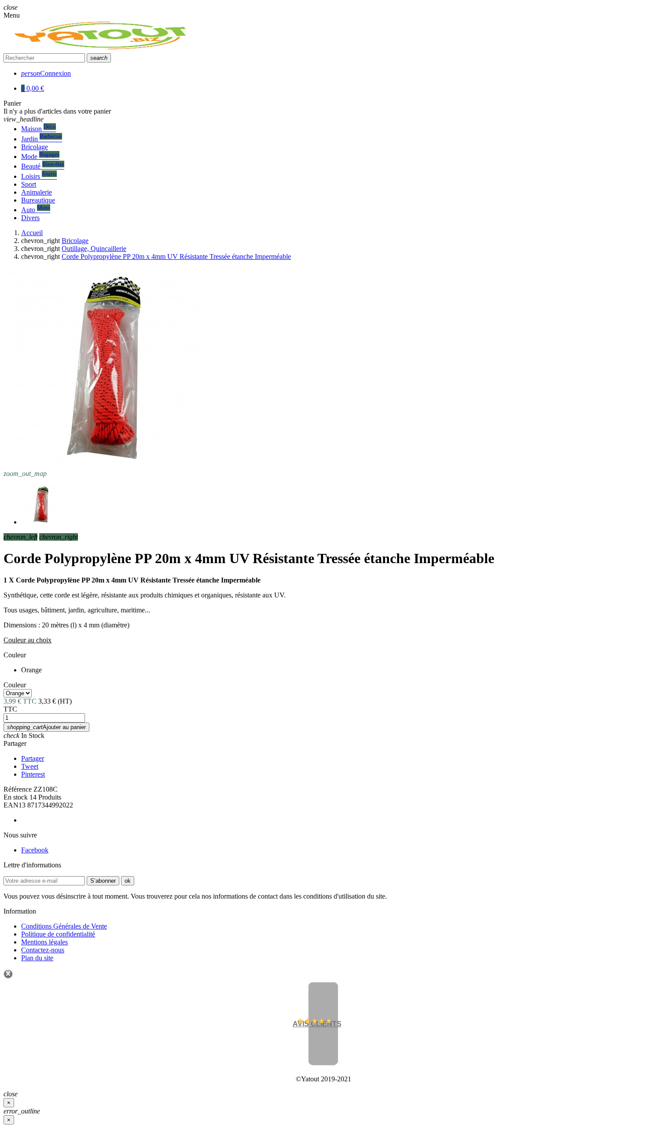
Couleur (15, 655)
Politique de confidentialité (58, 934)
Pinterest (33, 774)
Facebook (34, 850)
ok (128, 880)
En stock (16, 797)
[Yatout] (102, 49)
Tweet (29, 766)
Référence (18, 789)
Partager (15, 743)
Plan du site (37, 958)
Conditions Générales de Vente (64, 926)
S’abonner (103, 880)
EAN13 (15, 805)
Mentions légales (44, 942)
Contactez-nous (42, 950)
